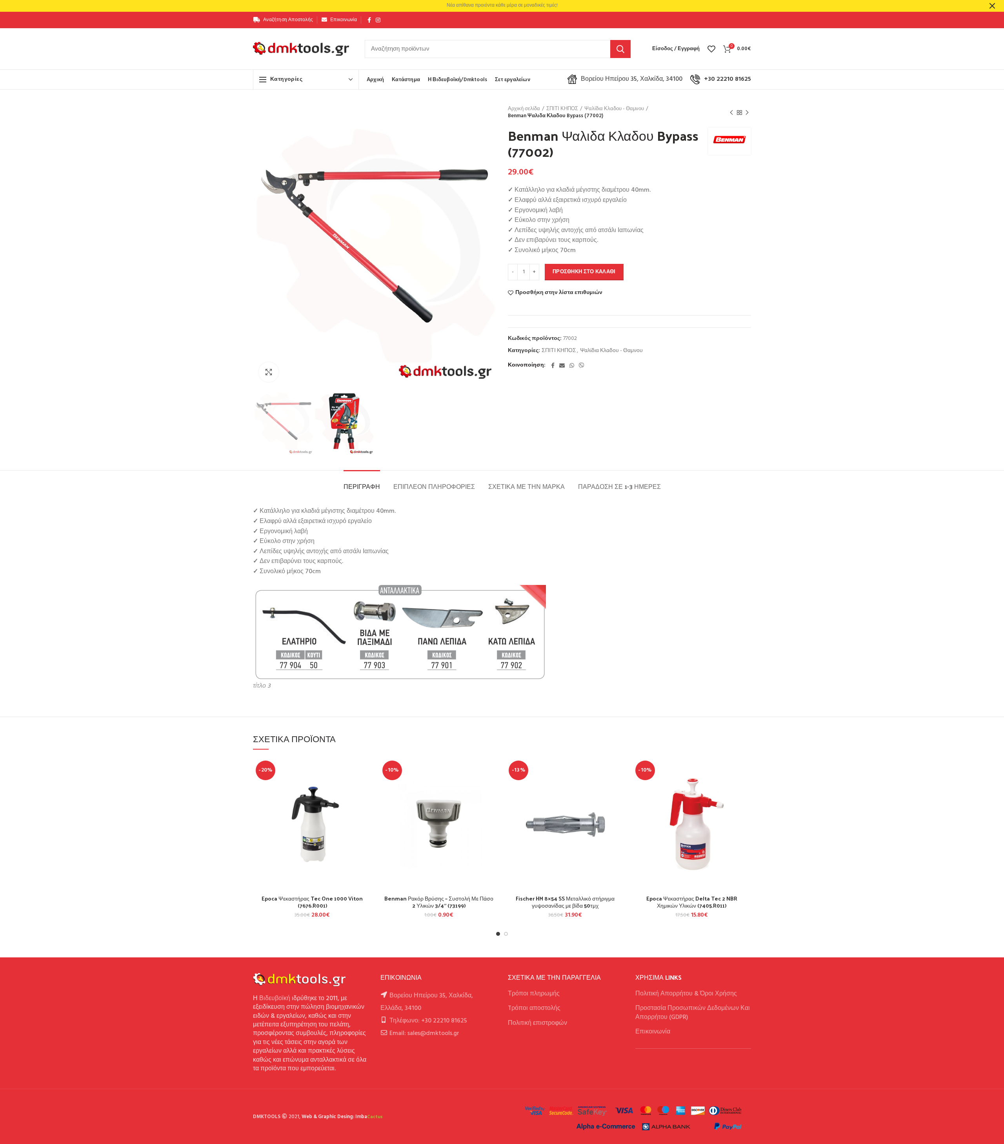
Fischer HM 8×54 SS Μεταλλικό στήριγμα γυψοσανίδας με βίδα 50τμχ (565, 902)
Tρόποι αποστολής (534, 1008)
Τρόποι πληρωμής (534, 994)
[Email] (562, 365)
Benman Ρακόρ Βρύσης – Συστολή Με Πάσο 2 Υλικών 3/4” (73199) (438, 902)
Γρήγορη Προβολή (366, 806)
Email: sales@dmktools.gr (424, 1033)
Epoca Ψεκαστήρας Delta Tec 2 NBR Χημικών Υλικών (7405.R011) (691, 902)
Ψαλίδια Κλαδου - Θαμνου (614, 109)
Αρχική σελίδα (524, 109)
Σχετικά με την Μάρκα (526, 486)
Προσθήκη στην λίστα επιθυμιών (558, 293)
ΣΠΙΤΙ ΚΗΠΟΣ (562, 109)
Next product (747, 112)
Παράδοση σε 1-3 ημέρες (619, 486)
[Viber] (582, 365)
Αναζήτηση (620, 49)
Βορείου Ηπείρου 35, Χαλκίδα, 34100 (631, 79)
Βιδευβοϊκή (274, 998)
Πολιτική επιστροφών (537, 1023)
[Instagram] (378, 20)
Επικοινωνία (652, 1032)
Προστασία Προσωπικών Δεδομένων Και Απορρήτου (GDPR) (692, 1012)
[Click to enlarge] (268, 372)
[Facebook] (369, 20)
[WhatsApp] (572, 365)
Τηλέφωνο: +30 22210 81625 (428, 1021)
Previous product (731, 112)
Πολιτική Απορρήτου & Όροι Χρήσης (686, 994)
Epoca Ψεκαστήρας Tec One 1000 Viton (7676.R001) (312, 902)
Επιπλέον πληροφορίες (434, 486)
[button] (366, 788)
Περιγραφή (362, 486)
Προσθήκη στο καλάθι (584, 272)
